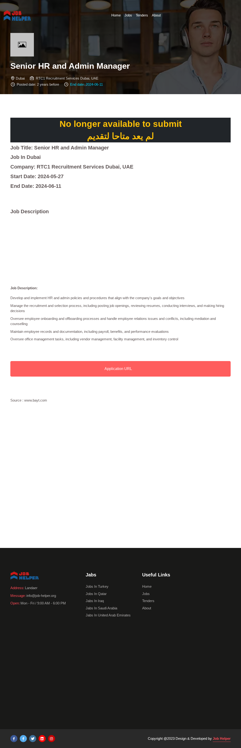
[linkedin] (42, 738)
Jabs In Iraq (95, 601)
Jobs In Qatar (96, 594)
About (156, 15)
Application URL (118, 369)
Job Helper (222, 738)
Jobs (128, 15)
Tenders (142, 15)
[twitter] (32, 738)
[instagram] (51, 738)
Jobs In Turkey (97, 586)
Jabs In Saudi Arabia (101, 608)
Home (116, 15)
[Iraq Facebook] (23, 738)
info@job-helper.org (41, 596)
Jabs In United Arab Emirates (108, 615)
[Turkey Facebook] (13, 738)
